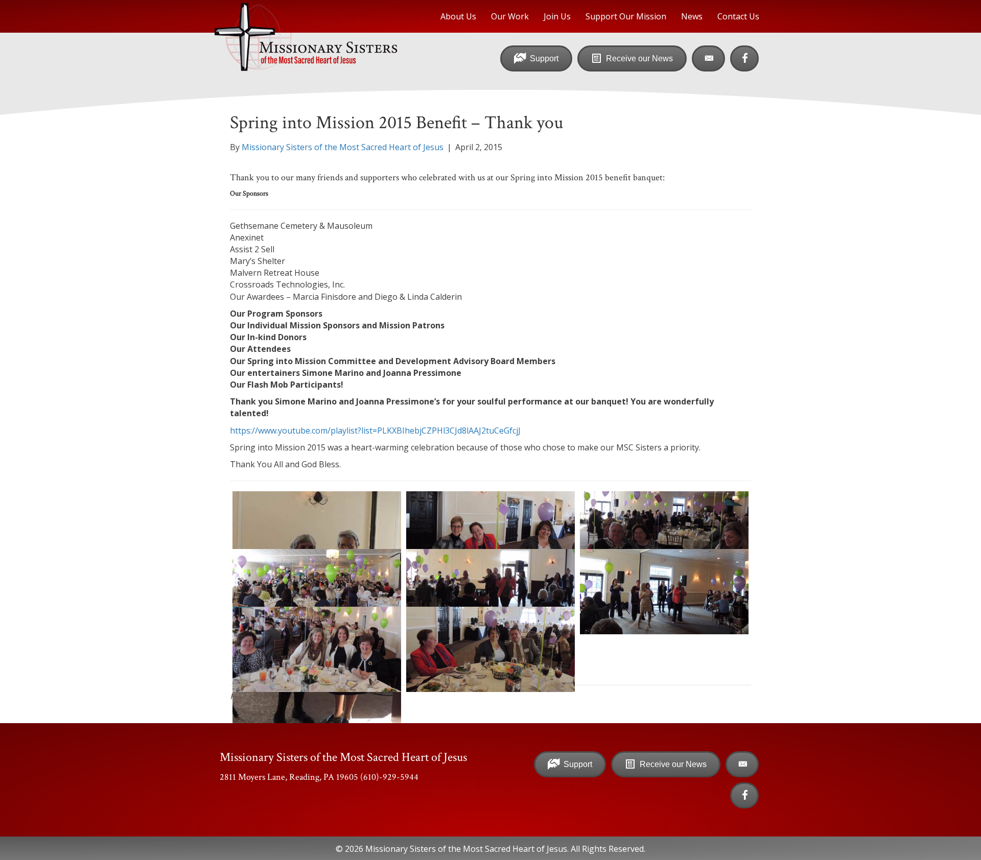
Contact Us (738, 16)
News (692, 16)
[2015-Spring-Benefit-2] (664, 534)
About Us (458, 16)
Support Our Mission (626, 16)
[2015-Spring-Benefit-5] (490, 591)
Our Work (510, 16)
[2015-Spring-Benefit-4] (664, 591)
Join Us (557, 16)
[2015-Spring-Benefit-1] (490, 534)
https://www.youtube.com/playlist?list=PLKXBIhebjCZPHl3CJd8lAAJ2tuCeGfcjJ (375, 430)
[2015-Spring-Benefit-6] (316, 649)
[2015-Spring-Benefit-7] (490, 649)
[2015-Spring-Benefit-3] (316, 591)
